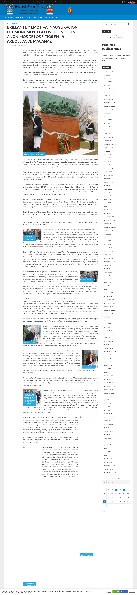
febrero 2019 (108, 376)
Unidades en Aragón (35, 2)
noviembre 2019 (109, 344)
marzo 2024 (108, 165)
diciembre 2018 (109, 383)
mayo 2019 (108, 365)
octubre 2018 (108, 389)
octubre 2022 (108, 224)
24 (104, 501)
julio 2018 (107, 400)
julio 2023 (107, 192)
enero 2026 (108, 96)
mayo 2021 (108, 282)
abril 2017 (107, 452)
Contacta (6, 2)
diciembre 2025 (109, 99)
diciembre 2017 (109, 424)
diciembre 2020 (109, 300)
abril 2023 (107, 203)
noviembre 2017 (109, 427)
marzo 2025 (108, 127)
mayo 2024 (108, 158)
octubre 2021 (108, 265)
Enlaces (69, 2)
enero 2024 (108, 172)
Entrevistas (19, 17)
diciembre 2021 (109, 258)
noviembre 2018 (109, 386)
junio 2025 (107, 116)
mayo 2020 (108, 324)
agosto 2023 (108, 189)
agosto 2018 (108, 396)
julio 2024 (107, 151)
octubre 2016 (108, 469)
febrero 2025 (108, 130)
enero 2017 (108, 462)
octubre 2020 (108, 306)
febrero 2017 (108, 459)
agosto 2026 (108, 71)
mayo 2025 (108, 120)
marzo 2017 (108, 455)
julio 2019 (107, 358)
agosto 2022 (108, 230)
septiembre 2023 (110, 185)
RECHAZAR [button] (124, 592)
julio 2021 (107, 275)
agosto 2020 (108, 313)
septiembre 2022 (110, 227)
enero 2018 (108, 421)
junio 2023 (107, 196)
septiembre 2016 (110, 472)
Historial (13, 2)
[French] (132, 2)
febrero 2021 (108, 293)
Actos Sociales (12, 23)
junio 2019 (107, 362)
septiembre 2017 (110, 434)
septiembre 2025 (110, 106)
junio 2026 (107, 78)
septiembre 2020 (110, 310)
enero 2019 (108, 379)
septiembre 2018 (110, 393)
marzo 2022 (108, 248)
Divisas (26, 2)
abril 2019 (107, 369)
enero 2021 (108, 296)
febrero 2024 (108, 168)
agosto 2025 (108, 109)
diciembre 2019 (109, 341)
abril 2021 (107, 286)
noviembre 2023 (109, 179)
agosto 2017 (108, 438)
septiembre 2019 (110, 351)
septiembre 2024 (110, 144)
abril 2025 (107, 123)
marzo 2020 (108, 331)
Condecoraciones (48, 2)
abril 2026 (107, 85)
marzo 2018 (108, 414)
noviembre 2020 (109, 303)
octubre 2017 (108, 431)
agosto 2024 (108, 147)
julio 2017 (107, 441)
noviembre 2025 (109, 102)
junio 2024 (107, 154)
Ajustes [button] (109, 592)
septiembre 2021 (110, 268)
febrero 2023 (108, 210)
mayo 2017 (108, 448)
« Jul (103, 511)
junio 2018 (107, 403)
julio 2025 (107, 113)
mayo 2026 (108, 82)
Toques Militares (59, 2)
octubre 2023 (108, 182)
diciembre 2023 (109, 175)
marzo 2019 (108, 372)
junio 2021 (107, 279)
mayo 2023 (108, 199)
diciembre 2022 (109, 217)
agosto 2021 (108, 272)
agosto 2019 (108, 355)
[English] (129, 2)
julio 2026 (107, 75)
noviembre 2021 (109, 262)
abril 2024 (107, 161)
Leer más (132, 592)
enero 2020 (108, 338)
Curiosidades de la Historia (43, 17)
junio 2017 (107, 445)
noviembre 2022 (109, 220)
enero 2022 (108, 255)
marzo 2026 (108, 89)
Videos (28, 17)
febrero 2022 (108, 251)
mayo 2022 (108, 241)
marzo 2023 (108, 206)
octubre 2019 (108, 348)
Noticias (8, 17)
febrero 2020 (108, 334)
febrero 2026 (108, 92)
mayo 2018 (108, 407)
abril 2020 (107, 327)
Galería (20, 2)
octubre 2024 (108, 141)
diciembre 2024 (109, 137)
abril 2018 (107, 410)
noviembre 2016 (109, 466)
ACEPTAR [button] (116, 592)
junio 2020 (107, 320)
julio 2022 (107, 234)
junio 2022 (107, 237)
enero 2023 (108, 213)
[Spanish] (134, 2)
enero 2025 (108, 134)
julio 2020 (107, 317)
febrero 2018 (108, 417)
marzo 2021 (108, 289)
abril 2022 (107, 244)
